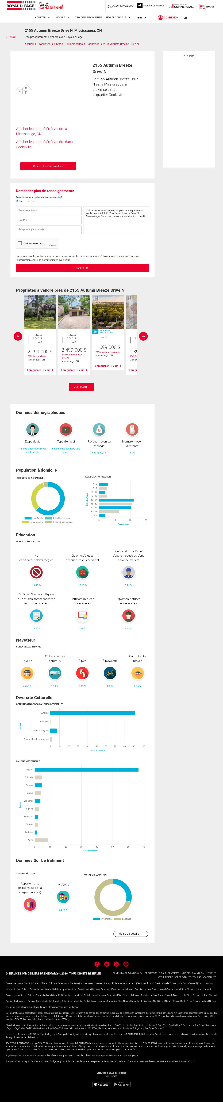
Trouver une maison (15, 983)
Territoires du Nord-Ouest (148, 983)
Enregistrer (34, 370)
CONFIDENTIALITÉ (182, 977)
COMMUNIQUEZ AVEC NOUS (126, 973)
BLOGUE (162, 973)
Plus (139, 17)
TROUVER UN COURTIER (88, 17)
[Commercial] (181, 6)
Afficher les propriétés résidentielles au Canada (26, 1007)
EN (185, 17)
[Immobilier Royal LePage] (35, 6)
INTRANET (211, 973)
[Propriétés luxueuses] (151, 6)
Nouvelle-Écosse (169, 983)
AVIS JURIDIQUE (165, 977)
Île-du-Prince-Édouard (187, 983)
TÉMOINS (197, 977)
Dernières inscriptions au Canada (63, 1007)
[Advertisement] (189, 112)
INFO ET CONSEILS (115, 17)
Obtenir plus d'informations (48, 166)
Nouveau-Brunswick (104, 983)
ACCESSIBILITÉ (209, 977)
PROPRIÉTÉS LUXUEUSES (179, 973)
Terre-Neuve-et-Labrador (125, 983)
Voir (47, 370)
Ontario (27, 983)
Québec (35, 983)
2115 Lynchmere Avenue (108, 352)
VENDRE (60, 17)
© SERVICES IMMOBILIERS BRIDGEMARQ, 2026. (37, 973)
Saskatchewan (86, 983)
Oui (32, 201)
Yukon (201, 983)
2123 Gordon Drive (37, 356)
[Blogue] (207, 6)
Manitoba (74, 983)
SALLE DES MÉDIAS (148, 973)
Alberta (44, 983)
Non (20, 201)
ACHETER (40, 17)
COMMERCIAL (198, 973)
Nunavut (210, 983)
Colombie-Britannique (58, 983)
